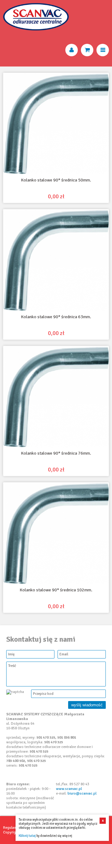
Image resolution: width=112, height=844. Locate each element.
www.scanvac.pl (69, 789)
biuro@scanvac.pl (82, 793)
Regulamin (11, 827)
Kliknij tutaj (27, 836)
